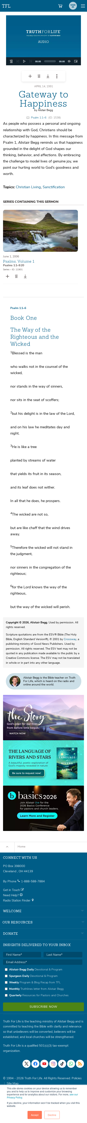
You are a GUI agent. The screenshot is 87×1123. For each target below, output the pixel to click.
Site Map (13, 1083)
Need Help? (11, 895)
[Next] (31, 61)
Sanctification (54, 187)
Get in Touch (12, 890)
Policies (77, 1078)
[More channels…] (80, 1064)
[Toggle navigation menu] (83, 5)
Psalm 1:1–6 (38, 118)
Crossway (70, 639)
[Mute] (69, 61)
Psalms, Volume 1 (18, 261)
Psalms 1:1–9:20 (13, 265)
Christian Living (28, 187)
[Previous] (18, 61)
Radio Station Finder (17, 900)
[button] (43, 40)
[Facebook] (35, 1064)
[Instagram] (53, 1064)
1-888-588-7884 (33, 881)
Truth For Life (6, 5)
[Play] (24, 61)
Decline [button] (52, 1115)
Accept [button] (34, 1115)
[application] (43, 61)
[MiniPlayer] (76, 61)
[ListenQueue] (11, 61)
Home (21, 846)
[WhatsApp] (71, 1064)
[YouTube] (44, 1064)
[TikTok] (62, 1064)
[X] (26, 1064)
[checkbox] (42, 982)
